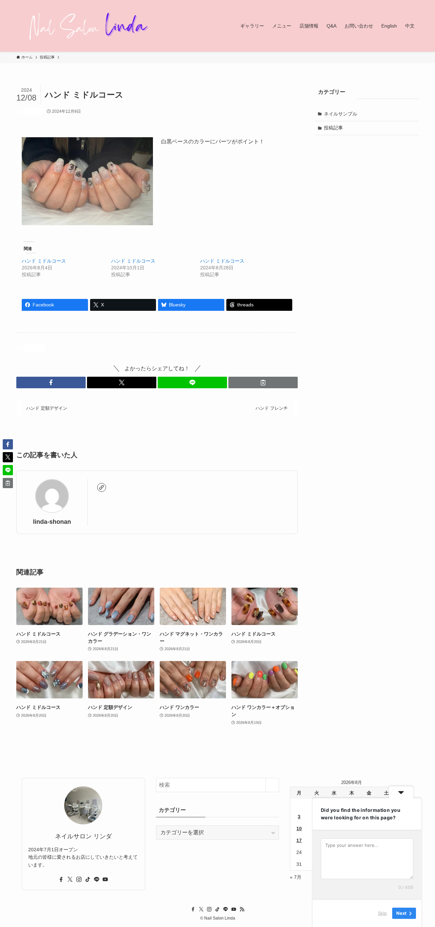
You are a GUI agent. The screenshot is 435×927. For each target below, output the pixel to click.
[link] (101, 487)
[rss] (242, 909)
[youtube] (105, 879)
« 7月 (295, 877)
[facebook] (61, 879)
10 (299, 828)
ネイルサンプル (340, 114)
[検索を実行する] (272, 785)
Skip (382, 913)
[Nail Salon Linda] (84, 25)
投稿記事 (33, 111)
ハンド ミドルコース (44, 261)
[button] (51, 382)
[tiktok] (87, 879)
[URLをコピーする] (263, 382)
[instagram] (78, 879)
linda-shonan (52, 521)
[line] (96, 879)
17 (299, 840)
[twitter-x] (70, 879)
